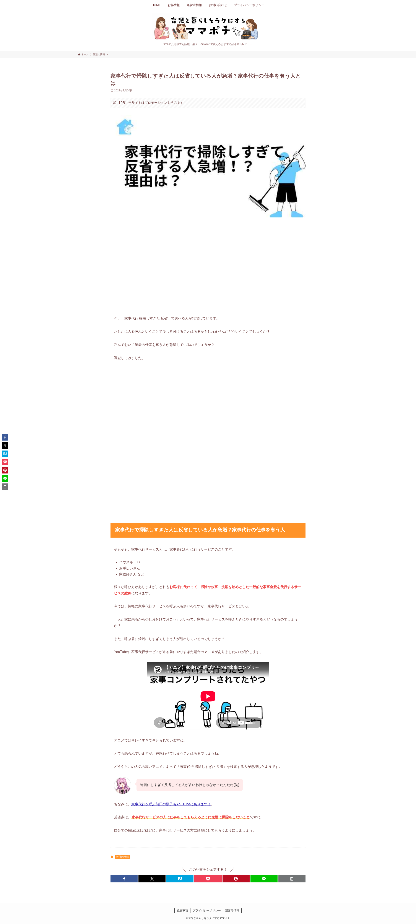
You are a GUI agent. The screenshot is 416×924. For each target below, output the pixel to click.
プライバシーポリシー (207, 910)
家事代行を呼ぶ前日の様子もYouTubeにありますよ (171, 804)
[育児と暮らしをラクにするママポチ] (208, 26)
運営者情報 (232, 910)
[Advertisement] (208, 265)
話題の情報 (122, 856)
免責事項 (182, 910)
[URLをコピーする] (292, 878)
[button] (124, 878)
